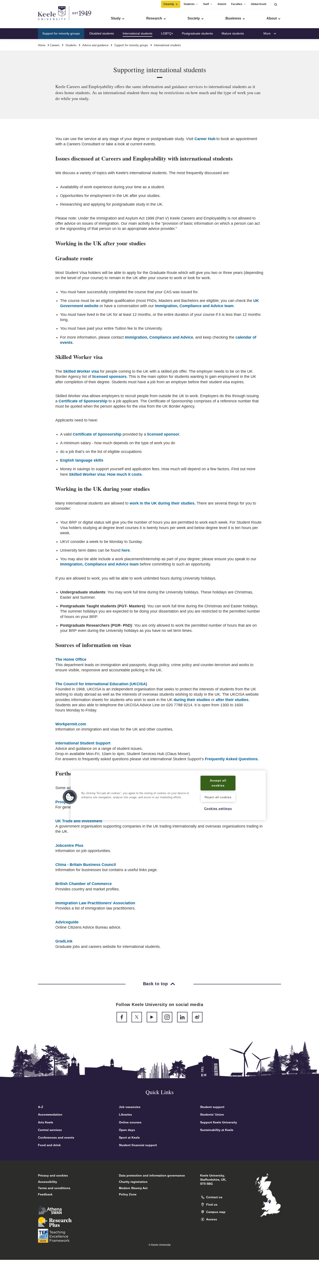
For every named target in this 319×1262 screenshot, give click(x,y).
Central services (50, 1130)
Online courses (130, 1122)
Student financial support (138, 1145)
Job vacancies (129, 1107)
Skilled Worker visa (81, 371)
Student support (212, 1107)
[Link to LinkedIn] (182, 1017)
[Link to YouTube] (152, 1017)
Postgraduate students (197, 33)
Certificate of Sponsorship (83, 401)
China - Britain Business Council (85, 864)
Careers (55, 45)
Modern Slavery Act (133, 1188)
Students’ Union (212, 1114)
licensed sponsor (163, 434)
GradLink (63, 941)
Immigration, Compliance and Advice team (194, 306)
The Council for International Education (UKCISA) (101, 684)
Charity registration (133, 1181)
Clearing (168, 4)
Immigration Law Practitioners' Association (95, 903)
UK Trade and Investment (78, 821)
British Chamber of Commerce (83, 884)
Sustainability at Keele (216, 1130)
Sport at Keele (129, 1137)
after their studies (232, 700)
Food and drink (49, 1145)
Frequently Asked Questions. (232, 759)
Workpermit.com (70, 724)
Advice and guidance (95, 45)
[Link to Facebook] (122, 1017)
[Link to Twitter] (137, 1017)
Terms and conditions (54, 1188)
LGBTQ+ (167, 33)
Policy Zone (127, 1194)
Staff (206, 4)
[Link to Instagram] (167, 1017)
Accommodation (50, 1114)
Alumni (221, 4)
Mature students (233, 33)
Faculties (236, 4)
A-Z (40, 1107)
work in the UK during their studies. (163, 503)
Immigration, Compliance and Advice (159, 337)
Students (189, 4)
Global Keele (258, 4)
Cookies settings (218, 808)
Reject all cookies (218, 797)
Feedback (45, 1194)
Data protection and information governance (152, 1175)
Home (41, 45)
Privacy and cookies (53, 1175)
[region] (168, 795)
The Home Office (70, 659)
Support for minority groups (61, 33)
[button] (275, 4)
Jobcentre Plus (69, 845)
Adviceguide (67, 922)
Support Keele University (218, 1122)
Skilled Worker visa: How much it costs (105, 474)
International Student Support (82, 743)
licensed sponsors (109, 376)
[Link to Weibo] (197, 1017)
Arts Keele (45, 1122)
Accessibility (47, 1181)
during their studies (192, 700)
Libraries (125, 1114)
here (126, 550)
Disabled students (101, 33)
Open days (127, 1130)
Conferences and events (56, 1137)
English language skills (81, 460)
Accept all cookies (218, 783)
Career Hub (204, 139)
